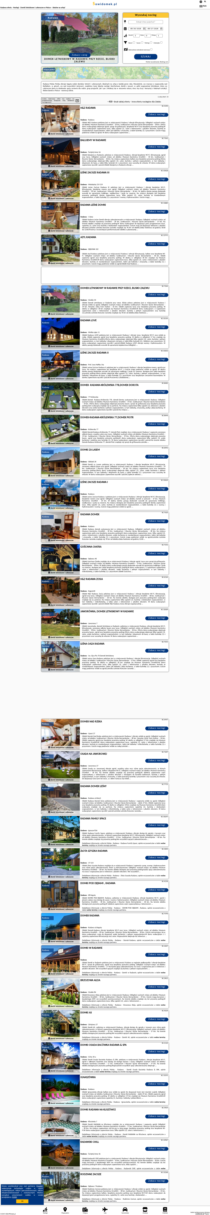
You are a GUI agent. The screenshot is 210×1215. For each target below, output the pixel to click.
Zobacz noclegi (156, 114)
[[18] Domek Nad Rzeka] (60, 734)
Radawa (45, 110)
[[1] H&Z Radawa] (60, 120)
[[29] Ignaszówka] (60, 1090)
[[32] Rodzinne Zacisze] (60, 1187)
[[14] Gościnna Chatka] (60, 559)
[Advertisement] (105, 695)
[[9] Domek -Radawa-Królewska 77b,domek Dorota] (60, 398)
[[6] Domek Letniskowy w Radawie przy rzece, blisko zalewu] (60, 301)
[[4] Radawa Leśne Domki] (60, 217)
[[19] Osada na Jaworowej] (60, 766)
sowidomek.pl (105, 4)
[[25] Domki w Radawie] (60, 960)
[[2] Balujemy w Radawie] (60, 153)
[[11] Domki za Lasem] (60, 462)
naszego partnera (109, 845)
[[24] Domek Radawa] (60, 928)
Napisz (207, 1214)
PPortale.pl (12, 1214)
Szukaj (146, 56)
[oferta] (49, 134)
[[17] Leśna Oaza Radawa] (60, 656)
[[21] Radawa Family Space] (60, 831)
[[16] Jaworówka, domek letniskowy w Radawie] (60, 624)
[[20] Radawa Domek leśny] (60, 799)
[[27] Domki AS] (60, 1025)
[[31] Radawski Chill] (60, 1154)
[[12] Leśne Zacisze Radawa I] (60, 495)
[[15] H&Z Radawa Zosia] (60, 592)
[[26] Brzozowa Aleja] (60, 993)
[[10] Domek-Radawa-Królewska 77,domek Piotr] (60, 430)
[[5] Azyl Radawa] (60, 250)
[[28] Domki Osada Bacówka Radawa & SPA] (60, 1057)
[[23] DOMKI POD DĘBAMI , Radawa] (60, 896)
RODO (14, 1197)
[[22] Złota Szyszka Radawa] (60, 863)
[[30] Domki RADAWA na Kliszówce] (60, 1122)
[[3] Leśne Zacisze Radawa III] (60, 185)
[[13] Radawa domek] (60, 527)
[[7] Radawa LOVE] (60, 333)
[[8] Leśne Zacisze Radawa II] (60, 365)
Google (39, 1186)
